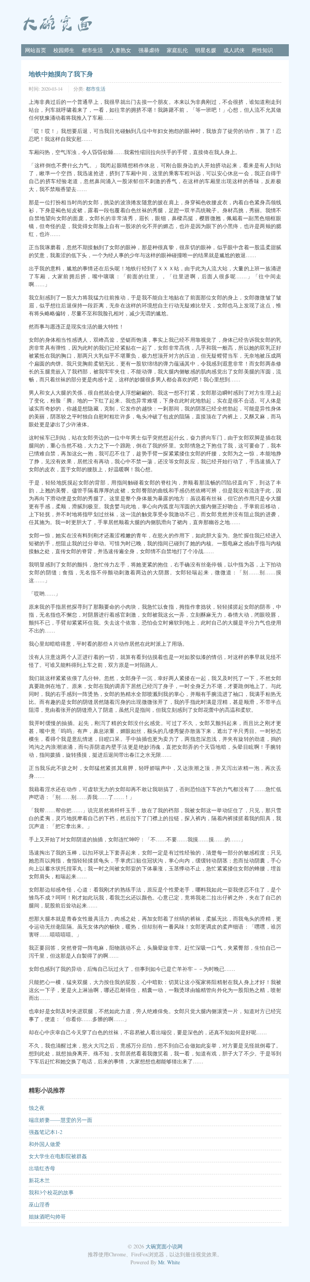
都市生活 (92, 50)
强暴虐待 (149, 50)
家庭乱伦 (177, 50)
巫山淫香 (39, 1204)
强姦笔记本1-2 (45, 1131)
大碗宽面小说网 (164, 1246)
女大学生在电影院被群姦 (58, 1156)
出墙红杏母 (42, 1168)
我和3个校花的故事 (51, 1192)
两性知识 (262, 50)
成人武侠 (234, 50)
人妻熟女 (120, 50)
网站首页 (35, 50)
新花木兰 (39, 1180)
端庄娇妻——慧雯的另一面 (60, 1119)
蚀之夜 (37, 1107)
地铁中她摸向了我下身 (61, 73)
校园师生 (63, 50)
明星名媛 (205, 50)
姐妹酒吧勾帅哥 (47, 1216)
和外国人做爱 (44, 1144)
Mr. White (169, 1262)
